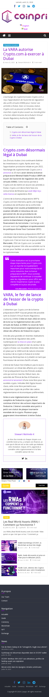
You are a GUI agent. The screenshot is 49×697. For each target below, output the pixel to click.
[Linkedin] (26, 458)
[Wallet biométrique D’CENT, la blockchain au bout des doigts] (9, 542)
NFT (3, 629)
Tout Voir (41, 485)
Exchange (5, 633)
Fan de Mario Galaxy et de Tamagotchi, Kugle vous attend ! (24, 647)
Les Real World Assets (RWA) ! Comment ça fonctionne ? (21, 523)
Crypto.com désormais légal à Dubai (26, 132)
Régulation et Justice (11, 45)
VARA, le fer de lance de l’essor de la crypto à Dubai (26, 136)
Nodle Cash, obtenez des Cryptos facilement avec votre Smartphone (31, 569)
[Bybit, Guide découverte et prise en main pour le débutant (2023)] (9, 554)
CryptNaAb (22, 528)
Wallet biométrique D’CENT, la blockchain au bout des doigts (29, 544)
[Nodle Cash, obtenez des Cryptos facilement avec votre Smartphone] (9, 567)
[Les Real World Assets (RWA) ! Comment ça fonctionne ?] (24, 491)
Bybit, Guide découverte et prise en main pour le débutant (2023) (31, 556)
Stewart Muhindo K (24, 62)
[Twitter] (23, 458)
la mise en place (25, 342)
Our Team (5, 597)
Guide (6, 517)
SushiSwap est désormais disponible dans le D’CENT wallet (24, 653)
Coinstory (5, 622)
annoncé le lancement (13, 380)
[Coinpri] (4, 35)
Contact (4, 601)
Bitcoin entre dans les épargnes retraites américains (21, 667)
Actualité (4, 614)
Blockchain (5, 626)
